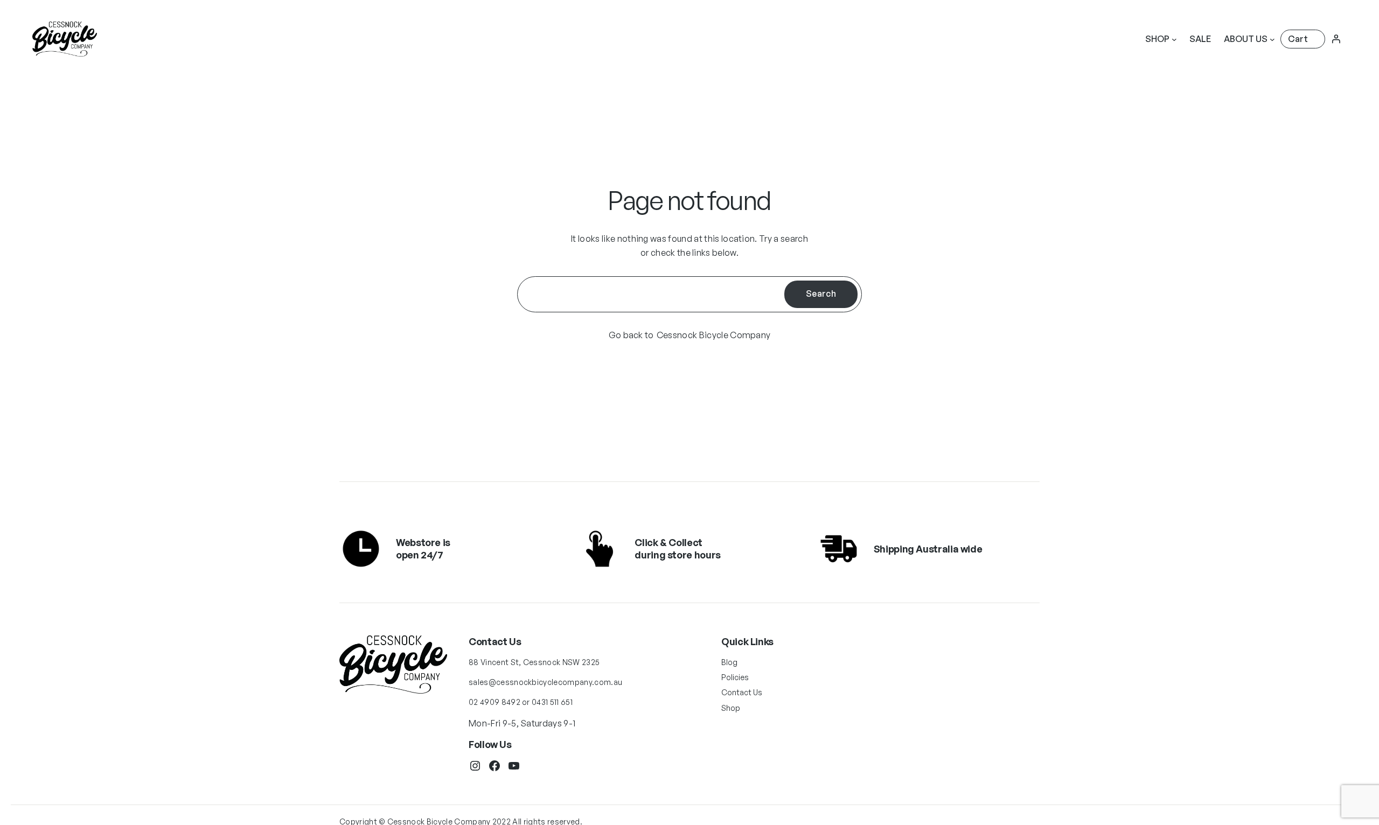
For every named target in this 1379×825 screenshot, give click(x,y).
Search (821, 293)
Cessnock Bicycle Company (714, 335)
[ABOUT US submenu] (1272, 39)
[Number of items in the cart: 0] (1302, 39)
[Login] (1336, 39)
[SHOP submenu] (1174, 39)
